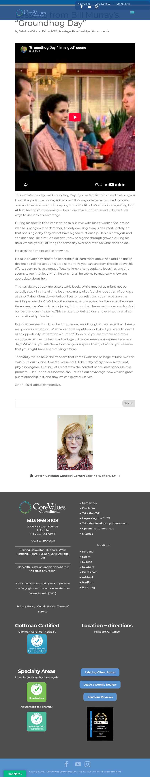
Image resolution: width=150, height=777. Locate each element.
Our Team (88, 508)
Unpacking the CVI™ (96, 518)
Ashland (87, 577)
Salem (86, 556)
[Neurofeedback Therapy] (36, 692)
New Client (84, 3)
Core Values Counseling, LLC (62, 771)
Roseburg (88, 587)
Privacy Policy (26, 606)
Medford (87, 582)
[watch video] (75, 442)
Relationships (81, 31)
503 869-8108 (103, 3)
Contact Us (89, 503)
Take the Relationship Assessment (105, 523)
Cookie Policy (46, 606)
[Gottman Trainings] (37, 644)
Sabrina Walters (29, 31)
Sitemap (87, 533)
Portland (88, 551)
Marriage (65, 31)
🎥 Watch (75, 476)
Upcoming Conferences (98, 528)
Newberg (88, 567)
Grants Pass (89, 572)
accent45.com (113, 771)
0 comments (100, 31)
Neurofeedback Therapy (36, 706)
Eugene (87, 561)
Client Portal (123, 3)
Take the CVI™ (91, 513)
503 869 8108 (42, 520)
